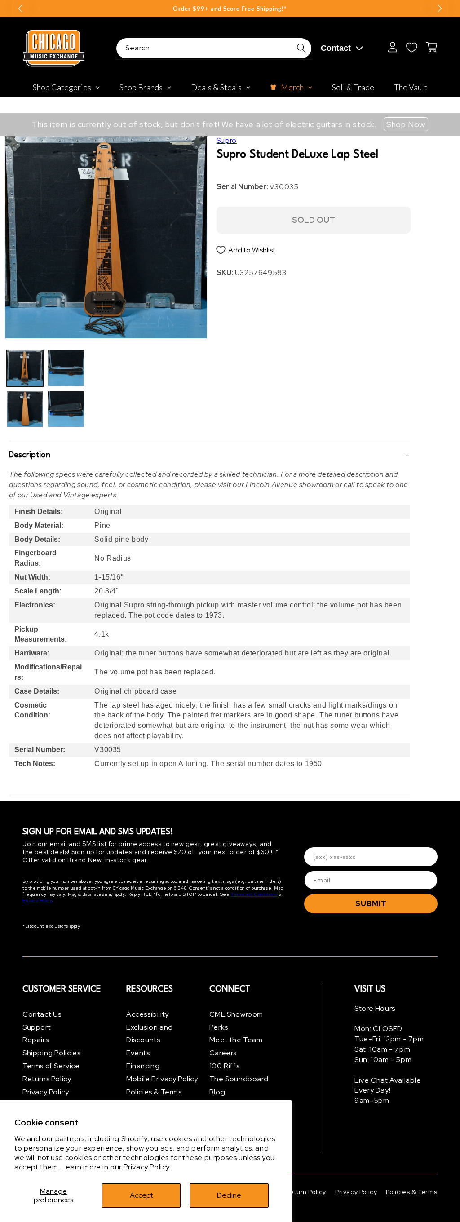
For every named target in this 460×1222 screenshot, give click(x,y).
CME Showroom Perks (236, 1020)
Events (138, 1053)
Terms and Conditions (254, 894)
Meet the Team (236, 1040)
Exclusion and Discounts (149, 1034)
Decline (229, 1195)
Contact (336, 48)
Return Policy (306, 1192)
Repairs (35, 1040)
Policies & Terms (154, 1092)
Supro (227, 140)
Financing (142, 1066)
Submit (371, 903)
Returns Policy (46, 1079)
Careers (223, 1053)
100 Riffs (224, 1066)
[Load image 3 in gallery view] (66, 368)
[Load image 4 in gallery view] (66, 409)
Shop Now (405, 124)
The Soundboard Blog (238, 1085)
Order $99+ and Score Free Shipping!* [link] (230, 8)
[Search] (301, 48)
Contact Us (42, 1014)
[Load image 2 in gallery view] (25, 409)
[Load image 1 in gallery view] (25, 368)
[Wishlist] (411, 47)
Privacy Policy (147, 1167)
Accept (141, 1195)
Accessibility (147, 1014)
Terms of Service (51, 1066)
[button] (209, 455)
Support (36, 1027)
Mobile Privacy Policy (162, 1079)
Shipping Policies (51, 1053)
